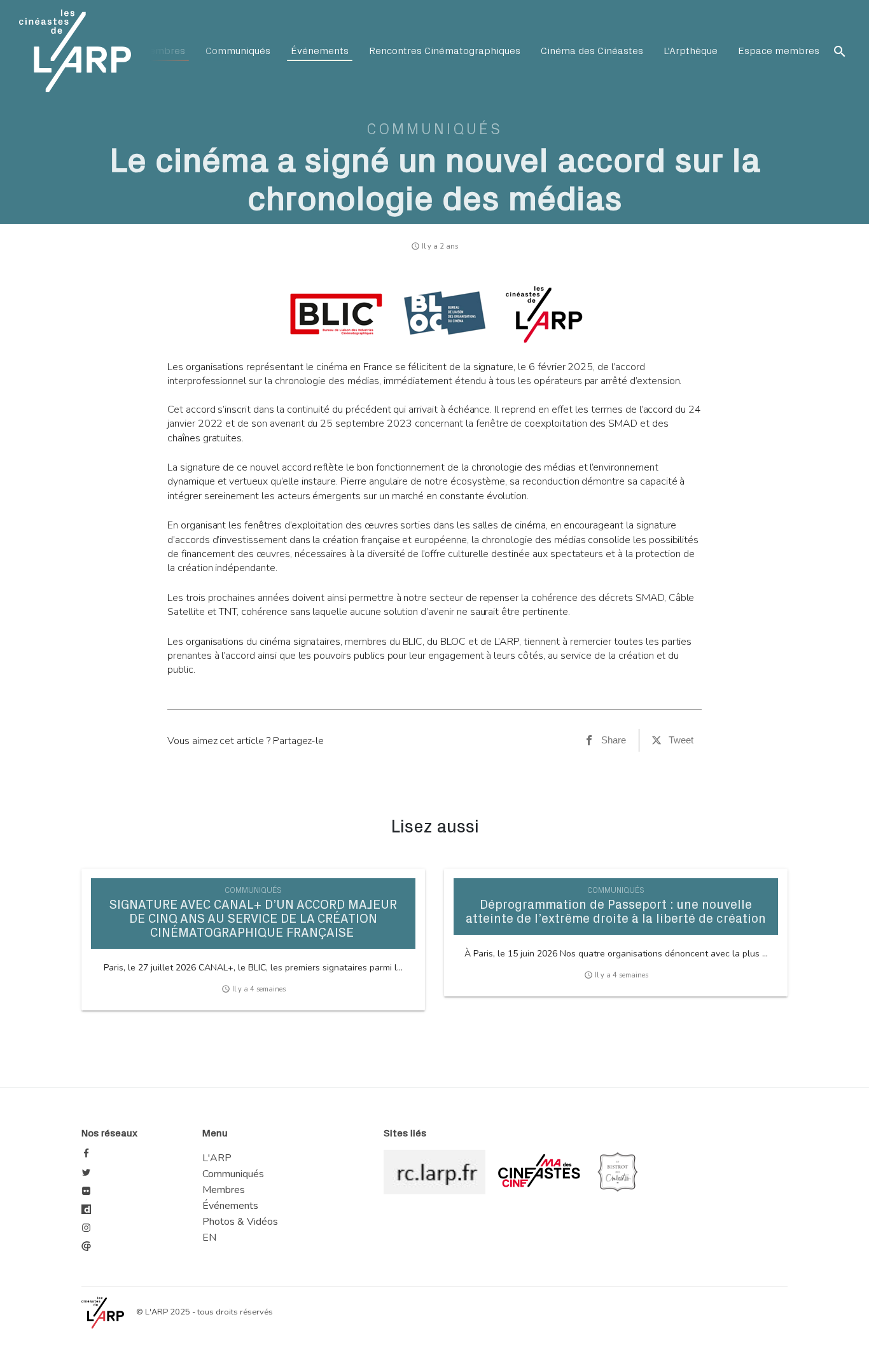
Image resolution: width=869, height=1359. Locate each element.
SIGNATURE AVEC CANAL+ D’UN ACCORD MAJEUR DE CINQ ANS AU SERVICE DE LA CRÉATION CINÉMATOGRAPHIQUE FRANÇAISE (253, 919)
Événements (320, 51)
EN (209, 1238)
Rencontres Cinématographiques (444, 51)
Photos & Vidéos (240, 1222)
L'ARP (217, 1158)
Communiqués (237, 51)
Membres (163, 51)
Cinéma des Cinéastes (592, 51)
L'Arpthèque (691, 51)
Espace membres (778, 51)
